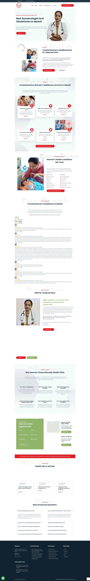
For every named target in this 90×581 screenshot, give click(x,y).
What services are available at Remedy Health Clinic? (29, 522)
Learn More (26, 116)
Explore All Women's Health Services (44, 146)
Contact (54, 5)
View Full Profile (48, 329)
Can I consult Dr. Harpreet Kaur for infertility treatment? (30, 534)
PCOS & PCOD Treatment (53, 554)
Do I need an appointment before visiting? (57, 530)
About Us (65, 551)
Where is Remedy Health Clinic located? (56, 522)
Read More (40, 490)
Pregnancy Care (51, 549)
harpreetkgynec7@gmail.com (30, 1)
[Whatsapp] (3, 578)
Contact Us (20, 33)
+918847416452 (19, 1)
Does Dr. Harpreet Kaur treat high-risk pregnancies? (29, 526)
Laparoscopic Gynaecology (53, 558)
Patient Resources (47, 5)
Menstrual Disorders (52, 556)
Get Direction (65, 431)
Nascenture (63, 579)
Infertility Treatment (52, 553)
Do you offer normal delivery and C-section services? (59, 510)
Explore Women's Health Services (54, 190)
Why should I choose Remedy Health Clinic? (57, 534)
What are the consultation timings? (55, 526)
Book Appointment (66, 5)
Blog (65, 554)
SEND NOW (23, 444)
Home (32, 5)
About (36, 5)
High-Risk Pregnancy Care (53, 551)
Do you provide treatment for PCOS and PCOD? (28, 530)
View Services (31, 357)
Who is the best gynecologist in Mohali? (26, 510)
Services (41, 5)
